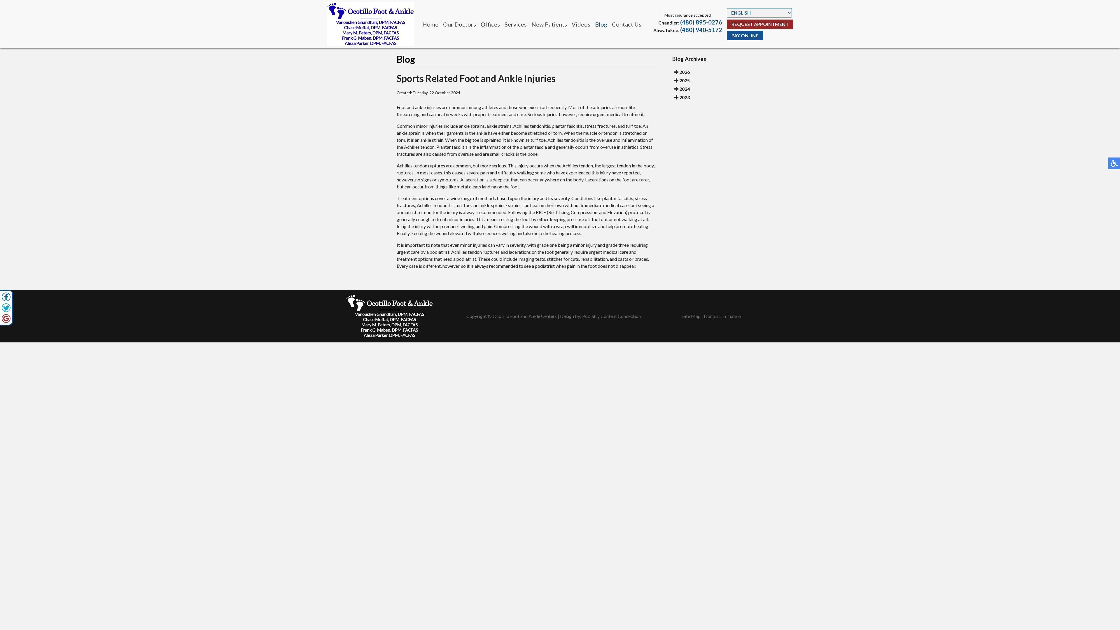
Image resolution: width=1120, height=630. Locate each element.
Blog (601, 24)
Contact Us (626, 24)
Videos (581, 24)
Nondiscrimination (722, 316)
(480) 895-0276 (701, 22)
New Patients (549, 24)
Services (516, 24)
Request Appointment (760, 24)
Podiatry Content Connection (611, 316)
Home (430, 24)
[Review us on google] (6, 318)
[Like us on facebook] (6, 297)
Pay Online (745, 35)
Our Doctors (459, 24)
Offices (490, 24)
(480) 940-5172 (701, 29)
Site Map (691, 316)
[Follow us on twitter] (6, 307)
